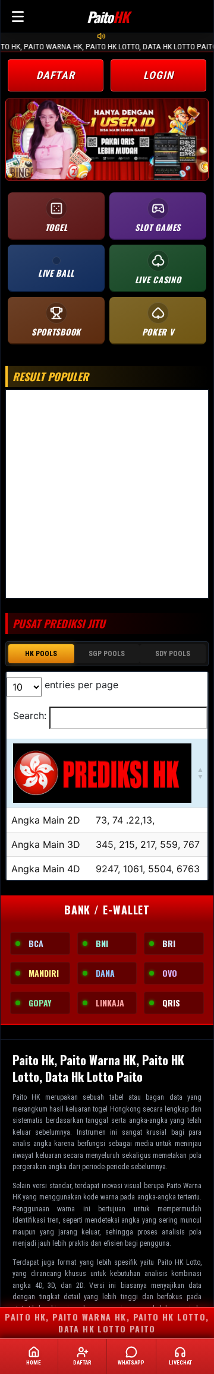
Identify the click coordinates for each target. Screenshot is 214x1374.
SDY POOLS (172, 654)
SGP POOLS (107, 654)
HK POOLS (41, 654)
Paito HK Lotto (179, 1262)
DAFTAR (55, 75)
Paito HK (26, 1097)
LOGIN (158, 75)
